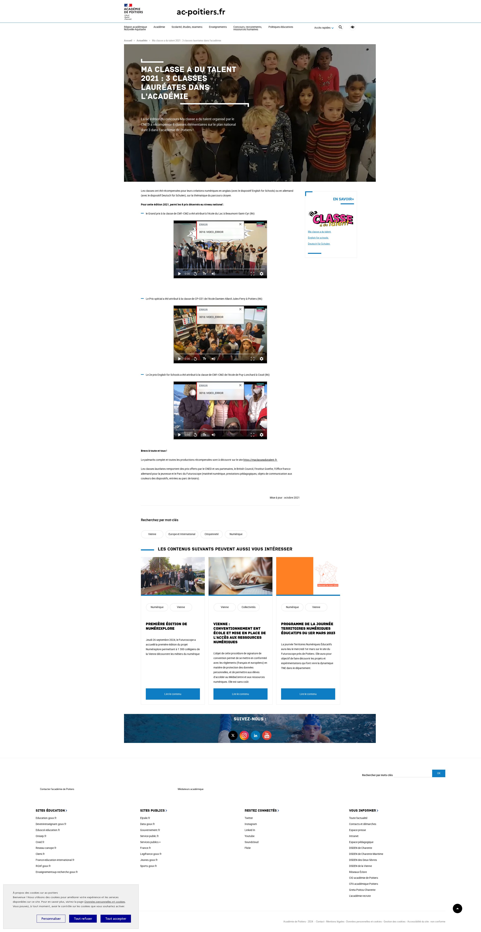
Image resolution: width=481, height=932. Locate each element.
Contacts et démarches (362, 824)
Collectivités (249, 607)
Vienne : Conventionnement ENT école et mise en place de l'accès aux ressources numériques (239, 633)
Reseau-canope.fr (46, 848)
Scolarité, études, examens (187, 27)
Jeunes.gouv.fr (149, 860)
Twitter (249, 818)
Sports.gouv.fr (148, 866)
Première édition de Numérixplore (166, 626)
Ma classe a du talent (319, 231)
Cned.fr (40, 842)
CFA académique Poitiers (363, 884)
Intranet (353, 836)
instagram (244, 735)
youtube (267, 735)
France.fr (145, 848)
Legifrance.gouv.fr (151, 854)
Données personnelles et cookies (104, 902)
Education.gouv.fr (46, 818)
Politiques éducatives (280, 27)
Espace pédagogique (361, 842)
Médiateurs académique (190, 789)
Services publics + (150, 842)
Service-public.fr (149, 836)
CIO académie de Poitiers (363, 878)
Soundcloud (252, 842)
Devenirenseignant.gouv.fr (51, 824)
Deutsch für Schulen (319, 243)
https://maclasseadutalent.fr (260, 459)
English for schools (318, 237)
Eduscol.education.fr (48, 830)
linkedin (255, 735)
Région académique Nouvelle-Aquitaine (135, 28)
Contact (320, 921)
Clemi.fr (40, 854)
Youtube (249, 836)
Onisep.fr (41, 836)
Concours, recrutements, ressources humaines (247, 28)
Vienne (152, 534)
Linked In (250, 830)
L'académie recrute (360, 896)
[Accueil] (143, 12)
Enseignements (218, 27)
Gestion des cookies (394, 921)
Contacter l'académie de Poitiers (57, 789)
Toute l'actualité (358, 818)
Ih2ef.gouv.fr (43, 866)
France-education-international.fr (55, 860)
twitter (233, 735)
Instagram (251, 824)
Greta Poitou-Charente (362, 890)
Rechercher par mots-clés (377, 775)
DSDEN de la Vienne (360, 866)
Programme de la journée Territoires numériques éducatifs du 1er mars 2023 (308, 628)
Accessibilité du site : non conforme (426, 921)
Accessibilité (352, 27)
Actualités (142, 40)
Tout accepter (115, 918)
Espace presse (357, 830)
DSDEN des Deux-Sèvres (363, 860)
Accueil (128, 40)
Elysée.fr (145, 818)
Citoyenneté (212, 534)
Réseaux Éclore (358, 872)
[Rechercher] (340, 28)
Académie (159, 27)
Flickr (248, 848)
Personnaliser (51, 918)
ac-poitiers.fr (201, 12)
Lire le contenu (172, 694)
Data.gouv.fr (147, 824)
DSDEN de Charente (360, 848)
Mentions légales (335, 921)
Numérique (236, 534)
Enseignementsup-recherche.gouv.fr (57, 872)
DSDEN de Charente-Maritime (366, 854)
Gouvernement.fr (150, 830)
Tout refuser (83, 918)
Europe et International (182, 534)
